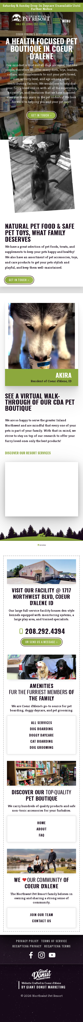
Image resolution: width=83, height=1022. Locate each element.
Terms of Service (54, 941)
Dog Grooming (41, 747)
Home (41, 822)
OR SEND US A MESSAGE (40, 642)
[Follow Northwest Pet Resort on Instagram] (41, 955)
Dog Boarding (41, 728)
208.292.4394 (45, 631)
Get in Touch (18, 280)
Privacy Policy (27, 941)
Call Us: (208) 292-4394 (31, 24)
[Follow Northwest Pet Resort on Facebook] (31, 955)
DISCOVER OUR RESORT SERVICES (28, 452)
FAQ (41, 835)
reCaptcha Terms (57, 946)
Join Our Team (41, 914)
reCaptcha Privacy (27, 946)
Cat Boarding (41, 741)
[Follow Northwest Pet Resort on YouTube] (52, 955)
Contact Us (41, 920)
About (41, 829)
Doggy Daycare (41, 735)
